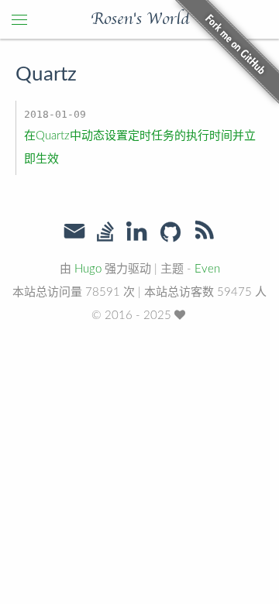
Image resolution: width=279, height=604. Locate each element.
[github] (170, 233)
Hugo (88, 269)
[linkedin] (136, 233)
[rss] (204, 233)
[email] (74, 231)
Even (207, 269)
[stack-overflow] (105, 233)
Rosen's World (140, 19)
